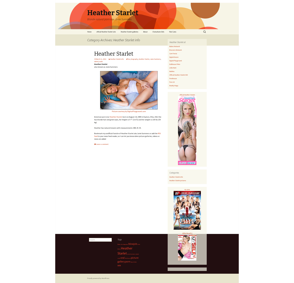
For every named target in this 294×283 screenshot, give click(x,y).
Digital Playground (175, 61)
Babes (119, 244)
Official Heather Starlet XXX (178, 75)
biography (134, 59)
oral (122, 257)
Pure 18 (172, 82)
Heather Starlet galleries (129, 32)
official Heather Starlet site (106, 32)
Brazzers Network (175, 50)
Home (89, 32)
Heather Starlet (113, 53)
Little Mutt (172, 68)
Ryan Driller (134, 262)
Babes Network (174, 46)
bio (129, 59)
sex (119, 265)
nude (101, 61)
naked (96, 61)
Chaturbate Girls (158, 32)
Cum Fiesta (173, 54)
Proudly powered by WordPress (98, 278)
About (145, 32)
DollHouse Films (174, 64)
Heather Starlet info (117, 59)
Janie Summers (155, 59)
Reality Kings (173, 86)
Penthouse (173, 78)
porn (127, 261)
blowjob (132, 243)
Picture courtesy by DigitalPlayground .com (129, 111)
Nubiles (171, 71)
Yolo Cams (172, 32)
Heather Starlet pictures (177, 180)
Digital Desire (173, 57)
